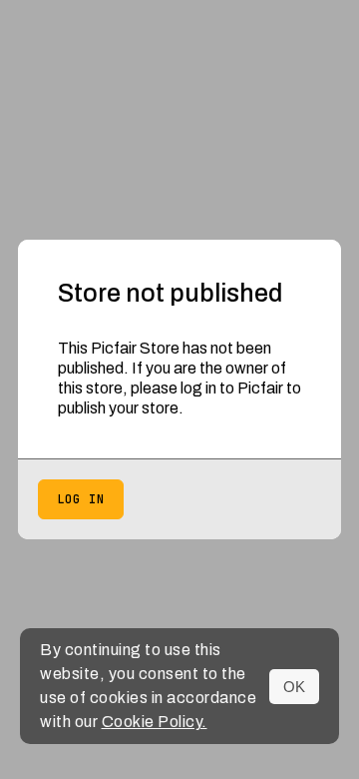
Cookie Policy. (154, 721)
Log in (81, 499)
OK (294, 686)
